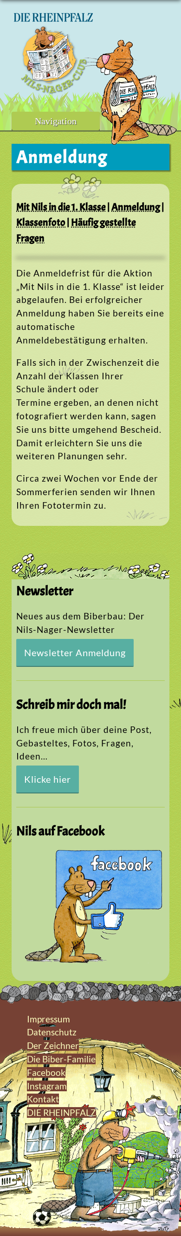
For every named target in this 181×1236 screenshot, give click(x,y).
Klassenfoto (40, 222)
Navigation (56, 121)
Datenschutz (52, 1032)
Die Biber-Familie (61, 1059)
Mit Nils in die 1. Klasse (61, 207)
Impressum (48, 1019)
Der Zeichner (53, 1045)
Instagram (47, 1086)
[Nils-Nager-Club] (53, 90)
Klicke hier (47, 779)
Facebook (46, 1072)
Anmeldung (135, 207)
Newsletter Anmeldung (75, 652)
